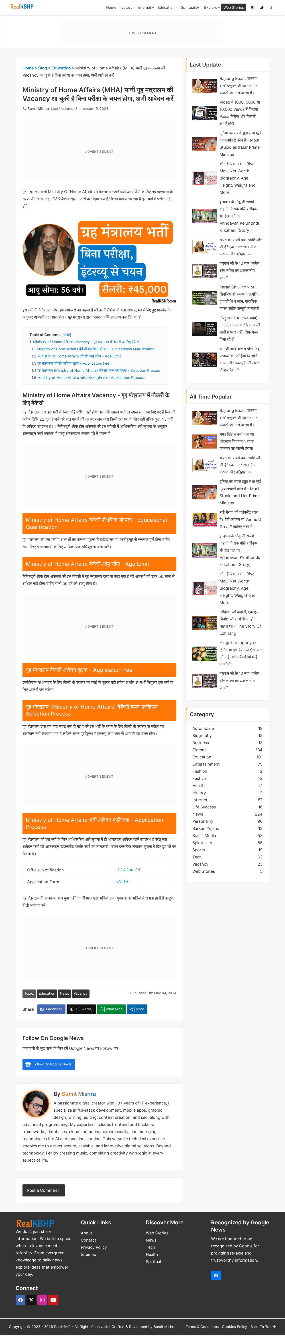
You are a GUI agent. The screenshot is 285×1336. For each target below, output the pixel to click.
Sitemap (88, 1254)
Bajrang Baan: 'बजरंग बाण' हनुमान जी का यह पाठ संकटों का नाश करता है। (239, 85)
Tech (227, 857)
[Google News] (216, 1275)
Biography (227, 735)
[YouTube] (53, 1300)
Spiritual (153, 1261)
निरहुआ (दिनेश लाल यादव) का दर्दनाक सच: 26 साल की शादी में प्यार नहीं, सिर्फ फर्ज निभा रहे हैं (240, 328)
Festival (227, 778)
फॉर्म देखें (122, 881)
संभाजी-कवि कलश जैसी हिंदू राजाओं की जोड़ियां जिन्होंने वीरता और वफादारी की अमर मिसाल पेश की (240, 359)
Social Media (227, 835)
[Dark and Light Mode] (261, 7)
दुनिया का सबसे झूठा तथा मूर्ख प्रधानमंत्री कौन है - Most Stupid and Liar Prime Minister (240, 144)
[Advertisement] (142, 32)
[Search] (270, 7)
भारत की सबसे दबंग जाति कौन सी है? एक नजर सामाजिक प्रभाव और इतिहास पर (241, 246)
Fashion (227, 771)
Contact (88, 1240)
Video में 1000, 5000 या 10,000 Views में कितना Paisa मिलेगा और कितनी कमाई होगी (240, 113)
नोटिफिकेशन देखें (128, 870)
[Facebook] (20, 1300)
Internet (227, 799)
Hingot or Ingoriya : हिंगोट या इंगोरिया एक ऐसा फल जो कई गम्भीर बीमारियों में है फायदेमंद (241, 653)
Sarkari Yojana (227, 828)
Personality (227, 821)
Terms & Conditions (202, 1326)
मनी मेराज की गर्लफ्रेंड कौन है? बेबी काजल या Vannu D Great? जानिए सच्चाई (240, 519)
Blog (42, 68)
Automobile (227, 728)
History (227, 792)
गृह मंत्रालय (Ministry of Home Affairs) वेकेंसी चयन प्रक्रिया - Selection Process (99, 370)
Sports (227, 850)
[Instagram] (42, 1300)
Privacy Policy (94, 1247)
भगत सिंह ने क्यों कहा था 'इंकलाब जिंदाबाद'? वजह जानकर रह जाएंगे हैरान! (237, 441)
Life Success (227, 807)
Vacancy (81, 993)
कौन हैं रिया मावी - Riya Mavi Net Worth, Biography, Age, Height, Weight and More (238, 178)
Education (61, 68)
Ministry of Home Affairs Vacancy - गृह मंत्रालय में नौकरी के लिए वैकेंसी (86, 342)
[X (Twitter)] (31, 1300)
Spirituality (227, 842)
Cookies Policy (234, 1326)
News (64, 993)
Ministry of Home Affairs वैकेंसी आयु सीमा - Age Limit (79, 356)
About (86, 1233)
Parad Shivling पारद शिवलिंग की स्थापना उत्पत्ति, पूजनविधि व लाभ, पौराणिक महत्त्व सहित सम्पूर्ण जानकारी (239, 298)
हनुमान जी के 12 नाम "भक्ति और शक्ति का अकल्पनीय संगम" (239, 270)
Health (227, 785)
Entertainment (227, 764)
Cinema (227, 749)
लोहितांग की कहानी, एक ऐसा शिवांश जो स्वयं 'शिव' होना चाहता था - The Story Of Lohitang (240, 623)
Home (28, 68)
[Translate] (252, 7)
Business (227, 742)
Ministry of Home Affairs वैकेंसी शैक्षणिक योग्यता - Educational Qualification (95, 349)
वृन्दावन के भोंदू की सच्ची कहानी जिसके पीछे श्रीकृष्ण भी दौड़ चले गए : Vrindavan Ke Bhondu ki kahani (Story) (240, 216)
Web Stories (227, 871)
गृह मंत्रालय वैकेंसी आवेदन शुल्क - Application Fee (73, 363)
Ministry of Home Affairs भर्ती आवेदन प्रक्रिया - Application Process (91, 377)
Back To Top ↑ (263, 1326)
